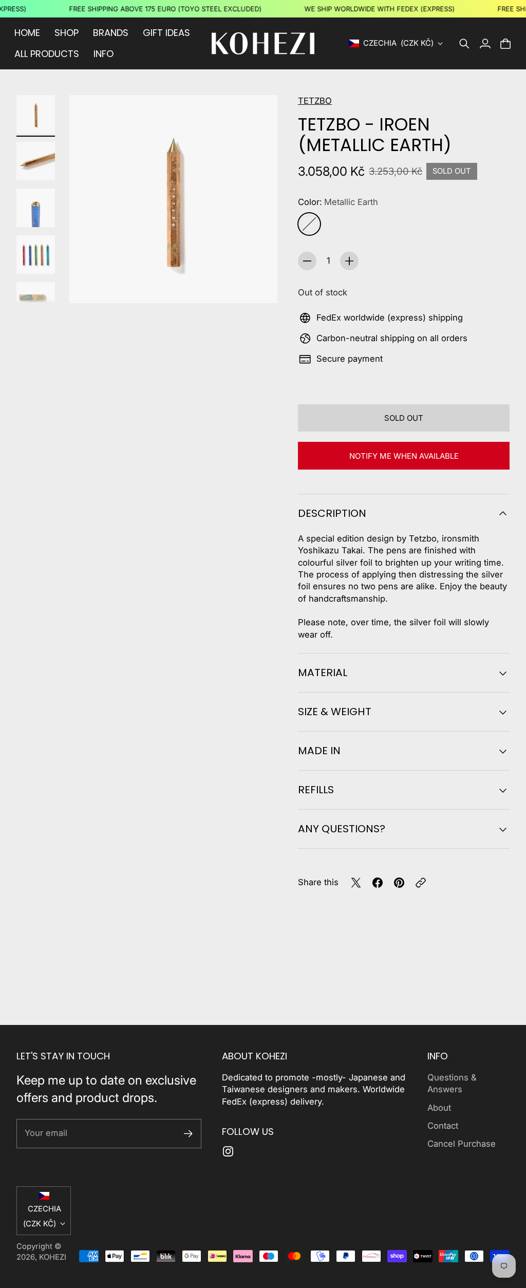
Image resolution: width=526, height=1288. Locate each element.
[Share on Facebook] (377, 882)
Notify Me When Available (404, 456)
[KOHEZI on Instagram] (228, 1151)
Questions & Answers (452, 1083)
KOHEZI (52, 1257)
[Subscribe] (188, 1133)
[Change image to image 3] (35, 208)
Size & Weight (334, 711)
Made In (319, 750)
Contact (442, 1126)
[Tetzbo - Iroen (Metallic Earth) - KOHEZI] (173, 199)
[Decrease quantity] (307, 261)
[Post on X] (356, 882)
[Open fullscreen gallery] (258, 283)
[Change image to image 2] (35, 161)
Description (332, 513)
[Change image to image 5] (35, 301)
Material (322, 672)
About (439, 1108)
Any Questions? (341, 829)
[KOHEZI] (263, 43)
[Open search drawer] (464, 43)
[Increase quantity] (349, 261)
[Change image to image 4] (35, 254)
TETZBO (315, 101)
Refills (316, 789)
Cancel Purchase (461, 1143)
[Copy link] (420, 882)
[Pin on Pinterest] (399, 882)
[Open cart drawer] (505, 43)
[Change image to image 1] (35, 114)
